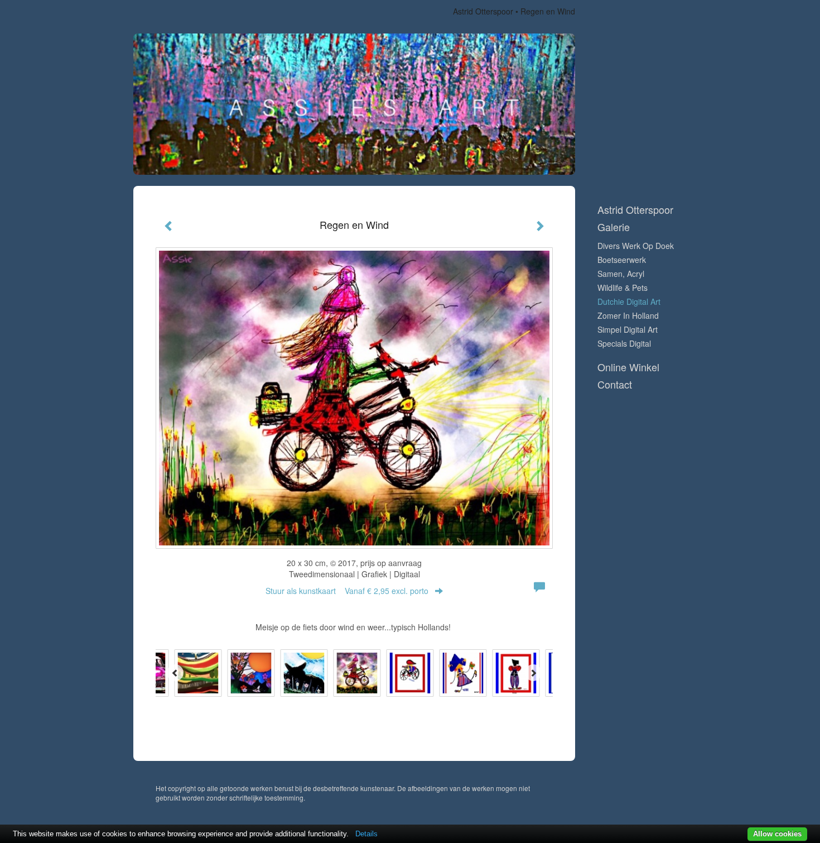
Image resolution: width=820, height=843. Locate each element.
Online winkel (628, 367)
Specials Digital (624, 343)
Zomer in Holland (628, 315)
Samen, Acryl (620, 273)
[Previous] (175, 672)
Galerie (613, 227)
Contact (614, 384)
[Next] (533, 672)
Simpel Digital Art (627, 329)
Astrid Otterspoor (483, 11)
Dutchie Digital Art (628, 301)
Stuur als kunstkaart (347, 590)
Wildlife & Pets (622, 287)
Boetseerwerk (621, 259)
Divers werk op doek (635, 245)
